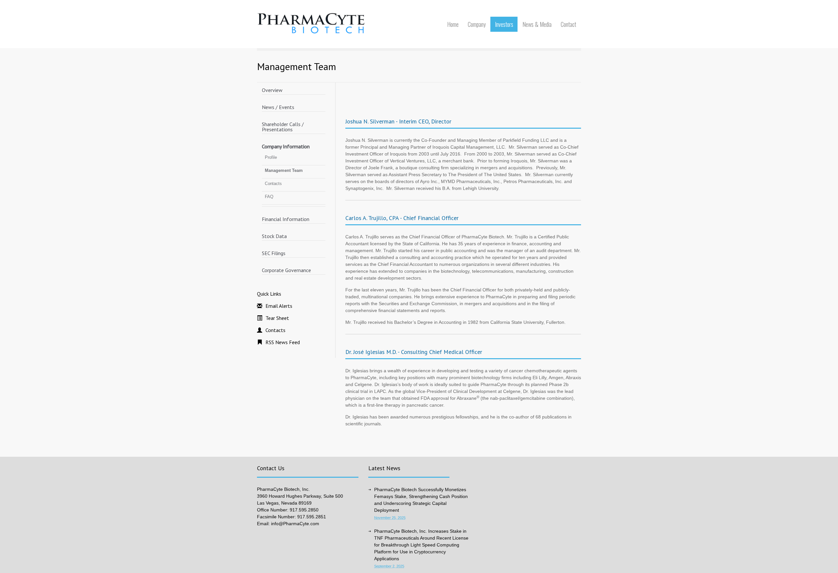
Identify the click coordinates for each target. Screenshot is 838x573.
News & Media (537, 24)
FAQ (269, 196)
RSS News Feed (282, 342)
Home (453, 24)
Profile (271, 157)
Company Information (286, 146)
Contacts (273, 183)
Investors (504, 24)
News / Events (278, 107)
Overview (272, 90)
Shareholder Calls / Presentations (283, 126)
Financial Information (285, 219)
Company (477, 24)
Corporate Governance (286, 270)
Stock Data (274, 236)
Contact (568, 24)
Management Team (284, 170)
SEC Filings (273, 253)
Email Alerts (278, 306)
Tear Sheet (277, 318)
